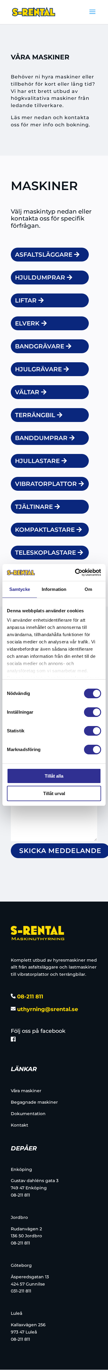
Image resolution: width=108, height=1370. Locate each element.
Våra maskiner (26, 1090)
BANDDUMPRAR (41, 438)
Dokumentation (28, 1113)
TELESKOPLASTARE (45, 552)
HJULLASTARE (37, 461)
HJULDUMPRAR (40, 277)
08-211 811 (29, 996)
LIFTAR (26, 300)
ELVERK (27, 323)
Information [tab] (54, 589)
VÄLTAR (27, 392)
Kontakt (19, 1125)
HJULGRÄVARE (38, 369)
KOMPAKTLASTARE (45, 529)
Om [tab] (88, 589)
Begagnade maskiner (34, 1102)
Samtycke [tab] (19, 589)
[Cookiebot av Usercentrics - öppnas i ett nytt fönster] (76, 572)
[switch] (92, 712)
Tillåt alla (54, 776)
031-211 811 (21, 1291)
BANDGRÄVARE (39, 346)
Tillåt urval (54, 793)
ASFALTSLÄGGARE (43, 254)
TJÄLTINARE (34, 506)
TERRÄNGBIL (35, 415)
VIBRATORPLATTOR (46, 483)
